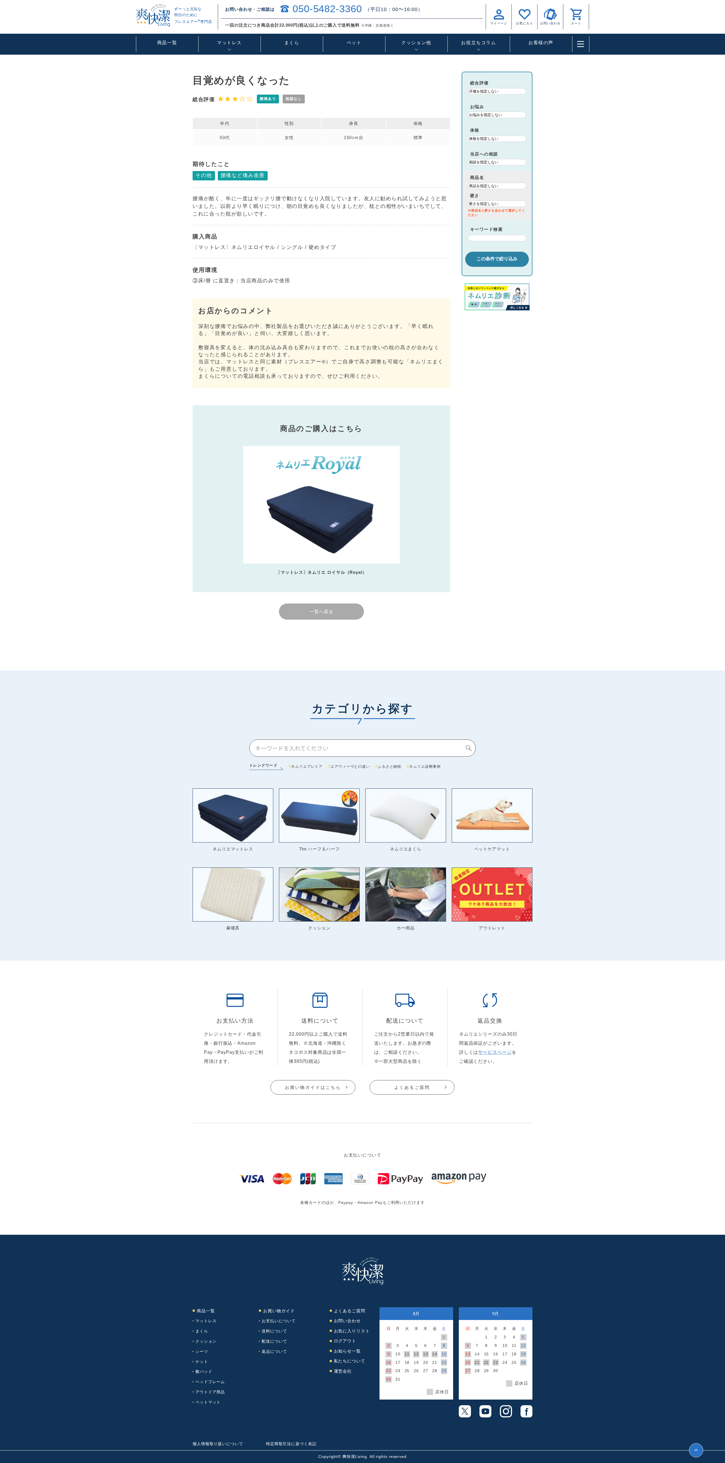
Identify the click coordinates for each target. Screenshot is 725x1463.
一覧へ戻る (322, 611)
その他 (203, 175)
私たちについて (349, 1360)
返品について (274, 1351)
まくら (291, 42)
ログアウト (345, 1340)
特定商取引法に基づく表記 (291, 1443)
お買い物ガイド (279, 1310)
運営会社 (343, 1371)
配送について (274, 1341)
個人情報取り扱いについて (218, 1443)
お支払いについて (278, 1321)
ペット (354, 42)
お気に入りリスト (352, 1330)
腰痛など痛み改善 (243, 175)
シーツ (201, 1351)
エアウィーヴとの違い (350, 766)
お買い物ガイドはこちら (313, 1087)
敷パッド (203, 1371)
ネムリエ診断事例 (425, 766)
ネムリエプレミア (307, 766)
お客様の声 (540, 42)
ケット (201, 1361)
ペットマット (208, 1402)
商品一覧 (167, 42)
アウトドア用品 (210, 1392)
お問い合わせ (347, 1320)
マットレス (206, 1321)
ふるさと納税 (389, 766)
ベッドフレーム (210, 1381)
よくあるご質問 (412, 1087)
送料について (274, 1331)
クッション (206, 1341)
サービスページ (494, 1052)
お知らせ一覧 (347, 1351)
